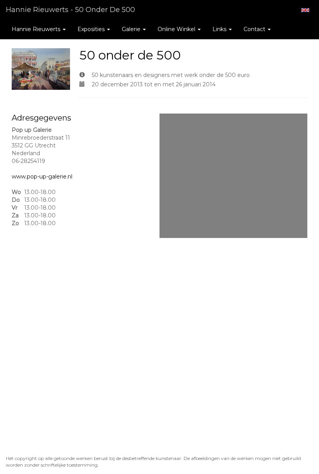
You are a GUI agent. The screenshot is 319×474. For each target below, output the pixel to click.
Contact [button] (255, 29)
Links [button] (220, 29)
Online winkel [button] (177, 29)
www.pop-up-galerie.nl (42, 176)
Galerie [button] (132, 29)
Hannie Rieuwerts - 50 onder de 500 (70, 9)
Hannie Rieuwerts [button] (37, 29)
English (305, 10)
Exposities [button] (91, 29)
